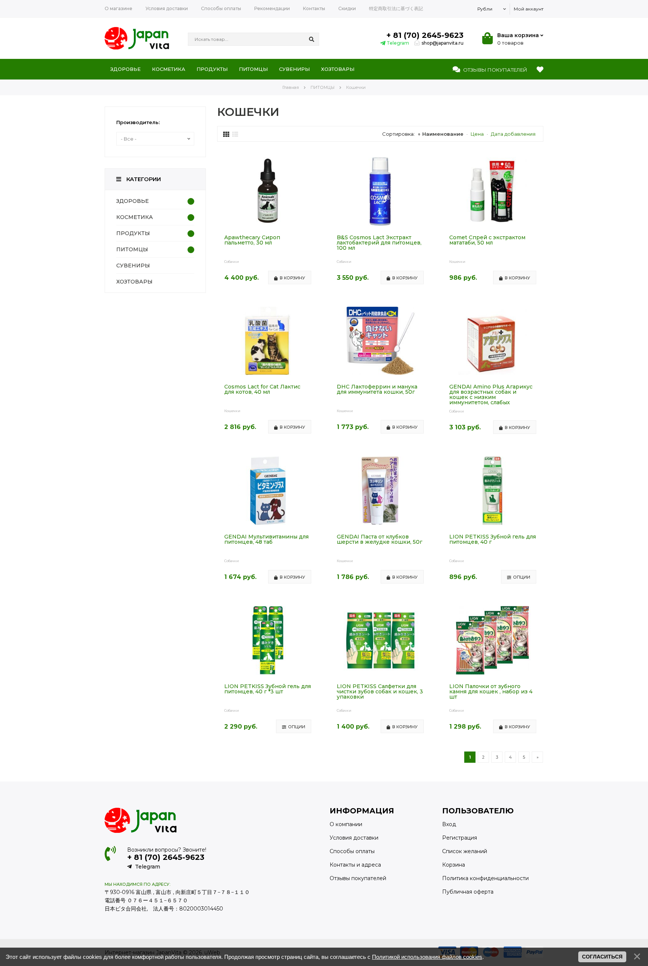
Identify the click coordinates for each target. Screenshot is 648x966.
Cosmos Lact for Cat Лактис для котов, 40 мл (262, 389)
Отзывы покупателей (358, 878)
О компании (346, 824)
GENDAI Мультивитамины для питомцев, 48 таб (266, 539)
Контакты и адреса (355, 864)
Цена (477, 134)
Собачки (231, 262)
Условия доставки (354, 837)
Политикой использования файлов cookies (427, 957)
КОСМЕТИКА (134, 217)
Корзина (453, 864)
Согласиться (602, 957)
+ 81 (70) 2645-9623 (425, 35)
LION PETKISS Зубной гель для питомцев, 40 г (492, 539)
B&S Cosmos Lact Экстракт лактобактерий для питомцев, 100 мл (379, 243)
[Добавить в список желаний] (312, 163)
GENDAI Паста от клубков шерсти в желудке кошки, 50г (379, 539)
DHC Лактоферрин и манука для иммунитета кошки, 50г (377, 389)
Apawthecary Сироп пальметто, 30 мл (252, 240)
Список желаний (464, 851)
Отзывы (494, 70)
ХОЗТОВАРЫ (134, 281)
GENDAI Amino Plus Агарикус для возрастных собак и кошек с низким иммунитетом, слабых (490, 394)
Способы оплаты (352, 851)
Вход (449, 824)
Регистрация (459, 837)
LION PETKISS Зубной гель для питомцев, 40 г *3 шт (267, 689)
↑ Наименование (441, 134)
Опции (521, 577)
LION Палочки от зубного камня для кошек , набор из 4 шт (490, 692)
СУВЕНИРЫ (133, 265)
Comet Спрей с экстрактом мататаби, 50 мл (487, 240)
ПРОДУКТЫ (133, 233)
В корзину (292, 277)
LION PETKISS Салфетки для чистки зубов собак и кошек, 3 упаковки (380, 692)
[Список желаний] (540, 70)
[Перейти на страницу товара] (268, 223)
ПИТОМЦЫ (132, 249)
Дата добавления (513, 134)
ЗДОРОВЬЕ (132, 201)
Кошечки (457, 262)
